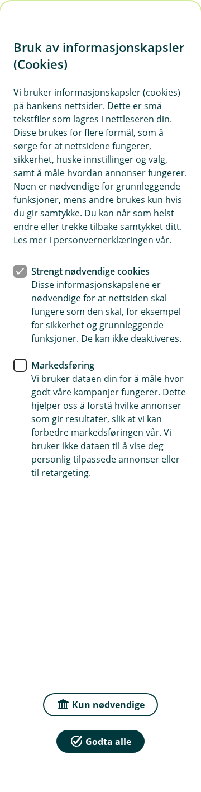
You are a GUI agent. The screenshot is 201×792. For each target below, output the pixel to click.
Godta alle (108, 742)
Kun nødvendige (108, 705)
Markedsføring (62, 365)
